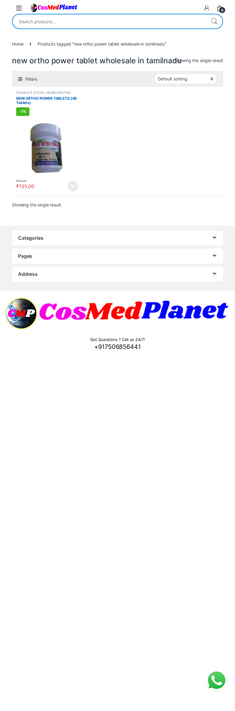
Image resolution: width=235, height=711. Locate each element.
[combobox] (109, 21)
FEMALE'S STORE (30, 93)
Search (213, 21)
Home (17, 43)
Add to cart (73, 186)
